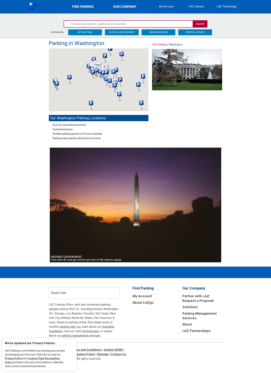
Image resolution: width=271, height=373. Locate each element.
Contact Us (118, 354)
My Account (166, 6)
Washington (65, 17)
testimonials (91, 331)
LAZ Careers (196, 6)
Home (52, 17)
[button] (91, 104)
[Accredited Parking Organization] (146, 314)
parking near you (70, 326)
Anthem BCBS (113, 350)
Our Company (127, 9)
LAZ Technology (227, 6)
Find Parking (86, 9)
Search (200, 23)
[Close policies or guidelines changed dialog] (72, 344)
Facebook (221, 44)
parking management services (81, 335)
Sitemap (102, 354)
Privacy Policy (13, 358)
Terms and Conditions (86, 350)
